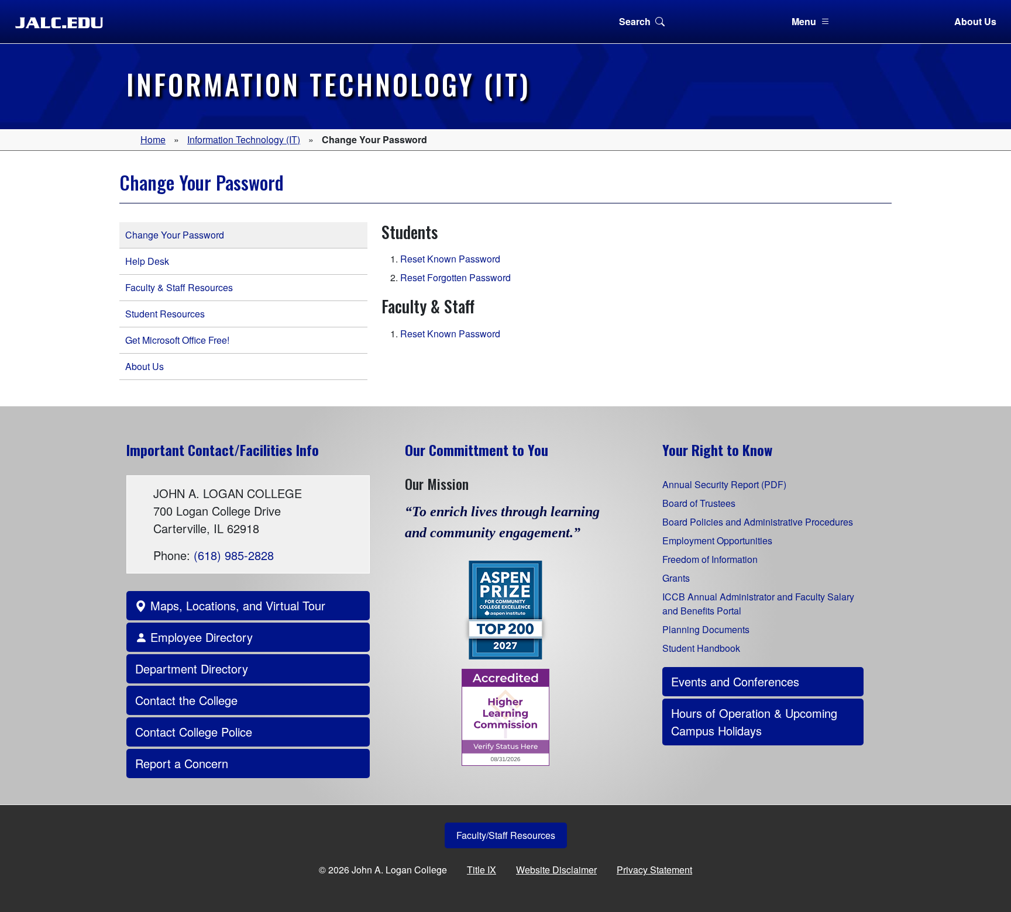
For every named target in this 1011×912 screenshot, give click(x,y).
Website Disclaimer (556, 869)
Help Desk (147, 261)
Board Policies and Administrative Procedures (757, 521)
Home (153, 139)
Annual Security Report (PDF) (724, 484)
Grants (676, 578)
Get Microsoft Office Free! (177, 340)
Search (635, 21)
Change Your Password (174, 234)
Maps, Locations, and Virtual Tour (236, 605)
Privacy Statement (654, 869)
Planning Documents (705, 629)
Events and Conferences (735, 681)
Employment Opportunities (717, 540)
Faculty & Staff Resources (179, 287)
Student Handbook (701, 648)
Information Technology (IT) (243, 139)
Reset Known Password (450, 258)
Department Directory (191, 668)
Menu (804, 21)
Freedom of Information (710, 559)
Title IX (481, 869)
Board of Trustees (698, 503)
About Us (975, 21)
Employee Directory (200, 636)
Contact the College (186, 700)
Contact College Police (193, 731)
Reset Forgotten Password (455, 277)
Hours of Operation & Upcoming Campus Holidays (754, 721)
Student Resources (165, 313)
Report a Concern (181, 763)
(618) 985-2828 (234, 555)
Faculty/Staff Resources (505, 835)
